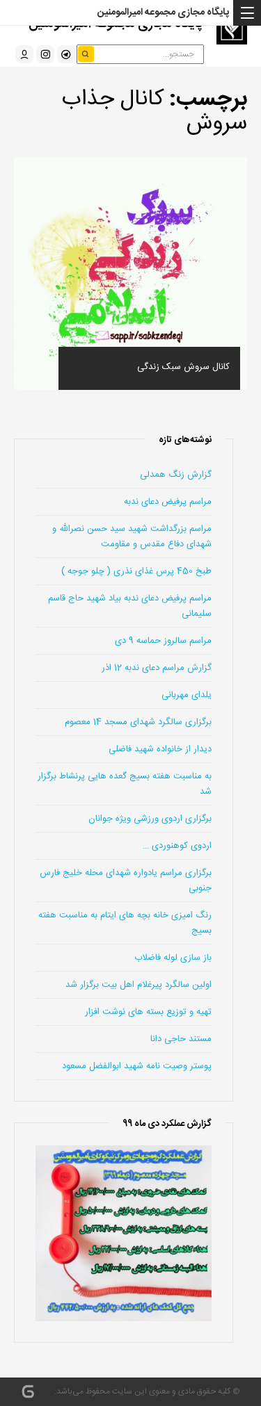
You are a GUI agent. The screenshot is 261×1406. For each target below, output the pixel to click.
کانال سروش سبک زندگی (183, 367)
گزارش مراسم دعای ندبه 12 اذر (157, 668)
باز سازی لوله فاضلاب (173, 957)
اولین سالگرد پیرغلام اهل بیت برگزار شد (138, 984)
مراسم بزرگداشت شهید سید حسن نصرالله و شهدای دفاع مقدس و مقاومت (132, 536)
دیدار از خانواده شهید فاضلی (160, 749)
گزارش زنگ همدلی (176, 474)
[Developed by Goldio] (28, 1392)
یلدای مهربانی (186, 695)
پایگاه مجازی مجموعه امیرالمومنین (163, 12)
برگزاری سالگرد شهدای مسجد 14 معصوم (138, 722)
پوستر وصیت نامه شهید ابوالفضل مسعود (137, 1066)
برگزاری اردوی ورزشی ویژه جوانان (150, 818)
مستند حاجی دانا (181, 1039)
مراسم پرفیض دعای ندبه (168, 501)
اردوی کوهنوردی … (177, 845)
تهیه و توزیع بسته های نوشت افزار (148, 1012)
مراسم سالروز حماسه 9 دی (163, 640)
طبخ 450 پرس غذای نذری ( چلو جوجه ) (136, 571)
